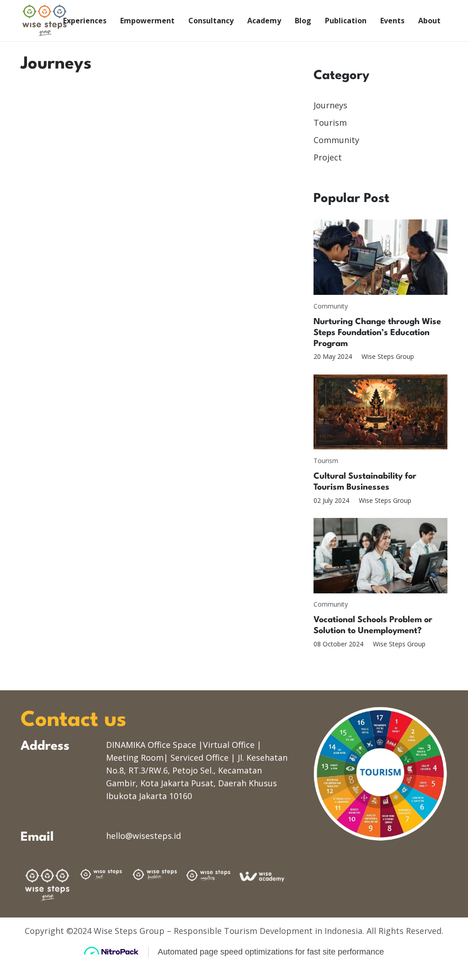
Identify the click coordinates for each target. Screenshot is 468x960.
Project (328, 157)
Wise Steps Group (388, 356)
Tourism (330, 122)
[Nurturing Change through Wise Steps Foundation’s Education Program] (380, 257)
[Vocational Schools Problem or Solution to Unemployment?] (380, 555)
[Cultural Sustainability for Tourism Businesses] (380, 412)
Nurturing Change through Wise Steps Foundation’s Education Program (377, 333)
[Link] (45, 20)
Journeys (330, 105)
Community (336, 139)
